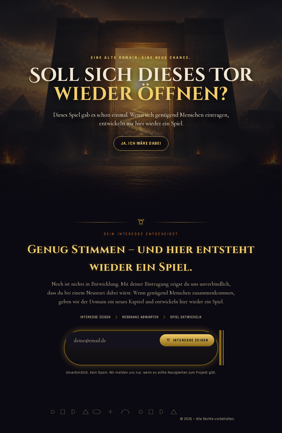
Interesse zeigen (190, 340)
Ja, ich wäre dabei (141, 143)
